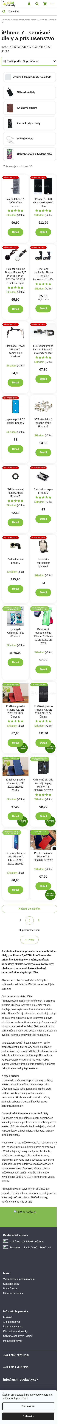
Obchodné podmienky (15, 1331)
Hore (31, 939)
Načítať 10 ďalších (29, 908)
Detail (15, 232)
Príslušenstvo (10, 1288)
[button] (29, 77)
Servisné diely (11, 1283)
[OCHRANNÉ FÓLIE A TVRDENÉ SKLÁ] (15, 616)
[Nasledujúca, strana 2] (29, 920)
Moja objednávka (12, 1340)
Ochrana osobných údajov (17, 1336)
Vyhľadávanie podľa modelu (19, 1279)
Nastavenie (28, 1406)
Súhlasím (28, 1416)
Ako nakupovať (11, 1321)
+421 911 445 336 (15, 1367)
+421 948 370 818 (16, 1355)
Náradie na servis (13, 1293)
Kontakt (7, 1317)
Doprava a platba (12, 1326)
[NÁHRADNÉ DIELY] (15, 185)
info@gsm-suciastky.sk (20, 1379)
